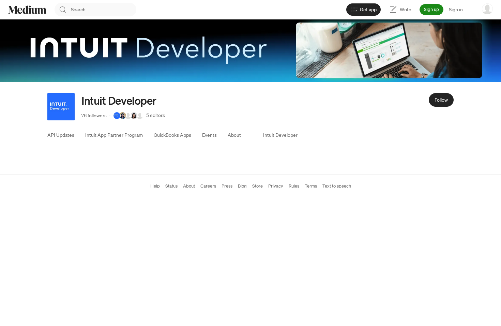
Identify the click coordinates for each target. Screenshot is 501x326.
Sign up (431, 9)
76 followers (94, 116)
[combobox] (103, 9)
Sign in (456, 9)
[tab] (60, 135)
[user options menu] (487, 8)
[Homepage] (27, 9)
